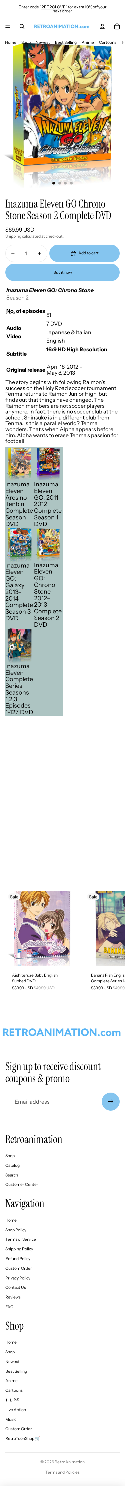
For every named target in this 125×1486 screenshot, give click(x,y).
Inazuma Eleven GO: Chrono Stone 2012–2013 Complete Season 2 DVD (48, 595)
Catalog (12, 1165)
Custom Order (18, 1268)
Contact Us (15, 1287)
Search (11, 1175)
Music (10, 1419)
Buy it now (62, 272)
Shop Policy (15, 1229)
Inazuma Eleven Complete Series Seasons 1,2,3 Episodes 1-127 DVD (19, 689)
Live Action (15, 1409)
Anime (88, 42)
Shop (26, 42)
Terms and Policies (62, 1472)
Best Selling (66, 42)
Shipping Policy (19, 1248)
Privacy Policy (17, 1277)
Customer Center (21, 1184)
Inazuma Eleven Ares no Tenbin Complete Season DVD (19, 504)
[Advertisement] (62, 814)
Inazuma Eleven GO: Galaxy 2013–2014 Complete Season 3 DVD (19, 592)
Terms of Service (20, 1239)
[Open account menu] (102, 26)
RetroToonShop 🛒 (22, 1438)
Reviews (13, 1296)
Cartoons (107, 42)
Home (10, 42)
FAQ (9, 1306)
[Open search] (22, 26)
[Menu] (7, 26)
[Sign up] (111, 1102)
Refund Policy (17, 1258)
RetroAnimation (70, 1461)
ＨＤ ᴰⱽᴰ (12, 1399)
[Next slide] (114, 944)
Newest (43, 42)
